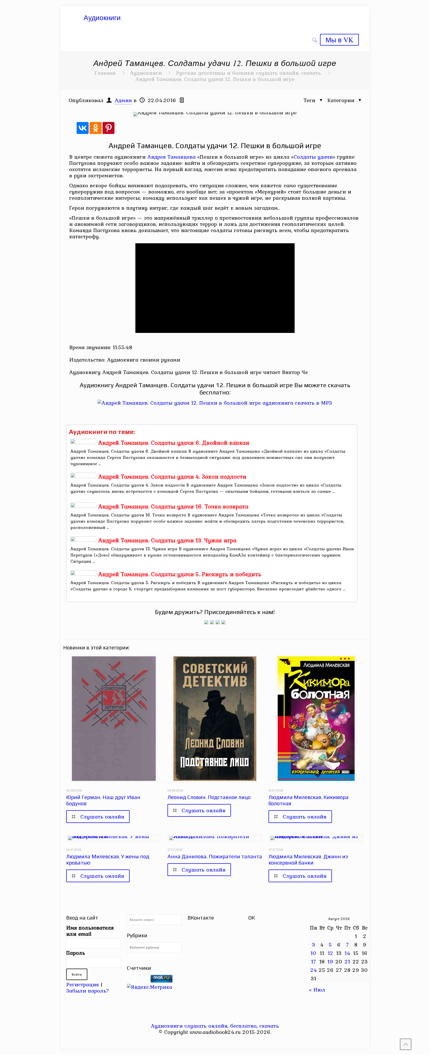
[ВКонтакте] (83, 128)
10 (314, 953)
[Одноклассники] (96, 128)
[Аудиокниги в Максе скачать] (218, 622)
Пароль (75, 953)
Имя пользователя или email (90, 931)
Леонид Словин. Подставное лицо (209, 797)
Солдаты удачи (313, 157)
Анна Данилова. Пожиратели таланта (214, 856)
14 (347, 953)
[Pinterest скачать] (211, 1041)
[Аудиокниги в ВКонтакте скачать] (223, 622)
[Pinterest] (108, 128)
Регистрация (82, 984)
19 (330, 961)
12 (330, 953)
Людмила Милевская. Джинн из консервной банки (308, 859)
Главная (105, 73)
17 (313, 961)
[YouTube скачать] (205, 1041)
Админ (123, 100)
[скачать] (138, 981)
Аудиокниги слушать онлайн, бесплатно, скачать (215, 1026)
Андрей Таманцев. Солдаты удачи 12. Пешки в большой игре (215, 79)
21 (347, 961)
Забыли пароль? (87, 990)
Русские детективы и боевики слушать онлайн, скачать (248, 73)
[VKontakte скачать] (218, 1041)
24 (313, 970)
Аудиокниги (146, 73)
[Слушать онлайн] (215, 403)
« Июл (317, 989)
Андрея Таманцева (171, 157)
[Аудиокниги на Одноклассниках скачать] (212, 622)
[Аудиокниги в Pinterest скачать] (206, 622)
